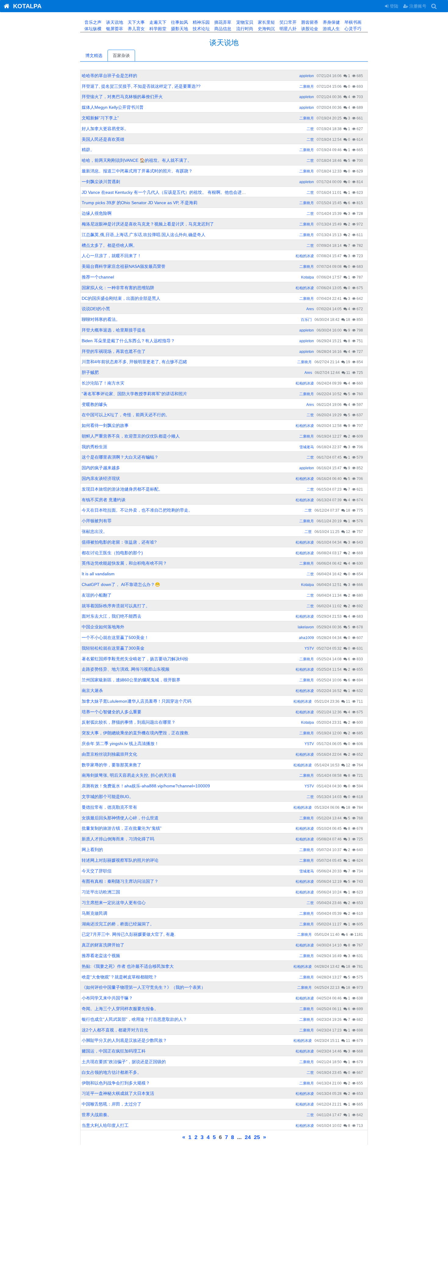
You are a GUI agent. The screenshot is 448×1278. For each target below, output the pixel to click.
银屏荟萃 (114, 28)
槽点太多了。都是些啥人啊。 (109, 245)
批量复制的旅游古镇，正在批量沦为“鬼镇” (122, 828)
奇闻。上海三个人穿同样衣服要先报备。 (120, 1008)
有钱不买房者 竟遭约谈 (104, 499)
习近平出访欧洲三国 (101, 891)
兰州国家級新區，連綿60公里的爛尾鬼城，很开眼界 (131, 679)
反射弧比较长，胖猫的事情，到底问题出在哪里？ (129, 722)
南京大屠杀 (92, 690)
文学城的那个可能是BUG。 (107, 796)
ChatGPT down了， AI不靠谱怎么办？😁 (121, 584)
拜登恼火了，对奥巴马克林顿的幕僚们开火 (122, 96)
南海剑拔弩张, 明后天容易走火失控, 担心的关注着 (129, 775)
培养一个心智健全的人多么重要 (111, 711)
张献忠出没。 (94, 531)
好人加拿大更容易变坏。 (105, 128)
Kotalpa (307, 277)
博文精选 (93, 55)
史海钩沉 (266, 28)
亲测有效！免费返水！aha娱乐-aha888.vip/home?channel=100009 (146, 785)
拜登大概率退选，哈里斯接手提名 (114, 330)
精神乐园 (200, 22)
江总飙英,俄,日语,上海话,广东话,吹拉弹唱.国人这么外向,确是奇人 (143, 234)
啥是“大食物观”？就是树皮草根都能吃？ (119, 976)
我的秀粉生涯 (94, 446)
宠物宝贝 (244, 22)
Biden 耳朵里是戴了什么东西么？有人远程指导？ (128, 340)
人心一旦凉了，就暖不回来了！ (111, 255)
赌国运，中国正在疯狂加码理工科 (114, 1051)
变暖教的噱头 (94, 404)
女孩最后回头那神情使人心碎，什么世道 (120, 817)
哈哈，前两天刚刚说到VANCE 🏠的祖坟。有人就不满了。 (137, 160)
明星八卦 (287, 28)
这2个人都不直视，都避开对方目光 (115, 1030)
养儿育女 (135, 28)
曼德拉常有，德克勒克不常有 (109, 807)
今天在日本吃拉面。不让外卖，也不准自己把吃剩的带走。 (137, 510)
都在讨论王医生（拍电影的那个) (112, 552)
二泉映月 (306, 86)
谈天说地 (114, 22)
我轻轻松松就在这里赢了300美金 (113, 648)
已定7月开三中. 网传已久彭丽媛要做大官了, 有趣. (129, 934)
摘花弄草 (222, 22)
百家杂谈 (121, 55)
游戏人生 (331, 28)
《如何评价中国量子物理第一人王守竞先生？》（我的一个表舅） (143, 987)
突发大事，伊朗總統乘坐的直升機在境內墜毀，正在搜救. (136, 732)
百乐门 (306, 320)
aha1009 (306, 638)
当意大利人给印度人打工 (105, 1125)
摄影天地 (179, 28)
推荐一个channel (98, 277)
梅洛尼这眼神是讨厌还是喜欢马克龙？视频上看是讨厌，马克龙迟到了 (148, 224)
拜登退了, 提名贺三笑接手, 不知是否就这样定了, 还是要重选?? (141, 86)
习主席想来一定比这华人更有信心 (114, 902)
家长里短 (266, 22)
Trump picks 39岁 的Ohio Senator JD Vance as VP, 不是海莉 (139, 202)
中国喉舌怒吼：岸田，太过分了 (111, 1104)
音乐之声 (92, 22)
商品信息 (222, 28)
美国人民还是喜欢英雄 (103, 139)
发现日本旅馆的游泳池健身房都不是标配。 (122, 489)
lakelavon (306, 627)
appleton (306, 76)
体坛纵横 (92, 28)
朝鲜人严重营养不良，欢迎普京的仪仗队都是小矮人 (131, 436)
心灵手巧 (352, 28)
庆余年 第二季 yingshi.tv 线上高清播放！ (120, 743)
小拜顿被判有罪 (97, 520)
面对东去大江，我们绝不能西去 (111, 616)
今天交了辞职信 (97, 870)
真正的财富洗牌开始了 (103, 945)
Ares (310, 309)
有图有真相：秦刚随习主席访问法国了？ (120, 881)
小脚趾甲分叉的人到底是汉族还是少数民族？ (124, 1040)
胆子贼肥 (90, 372)
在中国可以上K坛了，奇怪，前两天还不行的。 (126, 414)
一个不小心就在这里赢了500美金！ (115, 637)
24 (248, 1137)
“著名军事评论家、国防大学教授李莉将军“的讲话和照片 (134, 393)
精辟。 (88, 149)
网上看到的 (92, 849)
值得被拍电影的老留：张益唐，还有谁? (119, 542)
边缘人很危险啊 (97, 213)
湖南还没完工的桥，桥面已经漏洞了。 (118, 923)
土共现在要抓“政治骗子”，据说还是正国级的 (124, 1061)
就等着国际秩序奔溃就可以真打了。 (116, 605)
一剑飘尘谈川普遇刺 (101, 181)
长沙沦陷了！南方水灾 (103, 383)
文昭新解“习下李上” (100, 117)
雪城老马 (306, 447)
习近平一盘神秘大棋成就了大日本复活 (118, 1093)
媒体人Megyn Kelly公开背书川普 (113, 107)
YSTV (309, 648)
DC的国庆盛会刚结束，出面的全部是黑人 (121, 298)
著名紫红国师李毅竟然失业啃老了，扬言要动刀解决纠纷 (135, 658)
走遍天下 (157, 22)
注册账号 (417, 6)
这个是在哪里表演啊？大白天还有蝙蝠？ (120, 457)
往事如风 (179, 22)
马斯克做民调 (94, 913)
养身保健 (331, 22)
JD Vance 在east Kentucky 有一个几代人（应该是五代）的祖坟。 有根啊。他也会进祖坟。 (168, 192)
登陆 (393, 6)
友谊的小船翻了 (97, 595)
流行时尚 (244, 28)
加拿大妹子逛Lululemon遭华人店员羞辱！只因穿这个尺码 (136, 701)
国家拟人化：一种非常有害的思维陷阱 (118, 287)
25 (257, 1137)
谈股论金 (309, 28)
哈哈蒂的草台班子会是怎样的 (109, 75)
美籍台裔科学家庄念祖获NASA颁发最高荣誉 (123, 266)
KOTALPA (25, 6)
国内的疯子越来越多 (101, 467)
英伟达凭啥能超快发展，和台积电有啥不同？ (124, 563)
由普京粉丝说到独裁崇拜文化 (109, 754)
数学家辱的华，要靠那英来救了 (111, 764)
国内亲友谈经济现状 (101, 478)
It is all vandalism (98, 573)
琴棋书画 (352, 22)
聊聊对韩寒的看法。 (101, 319)
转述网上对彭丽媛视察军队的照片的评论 (120, 860)
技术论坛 (200, 28)
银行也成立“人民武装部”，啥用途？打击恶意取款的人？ (134, 1019)
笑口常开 (287, 22)
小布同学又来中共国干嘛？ (107, 998)
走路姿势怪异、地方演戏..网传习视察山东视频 (125, 669)
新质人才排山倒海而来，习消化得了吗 (118, 838)
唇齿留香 (309, 22)
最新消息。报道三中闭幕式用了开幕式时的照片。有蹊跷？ (137, 171)
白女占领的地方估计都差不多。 (111, 1072)
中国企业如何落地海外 (103, 626)
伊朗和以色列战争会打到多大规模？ (116, 1083)
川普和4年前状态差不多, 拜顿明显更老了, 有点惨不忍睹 (134, 361)
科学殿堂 (157, 28)
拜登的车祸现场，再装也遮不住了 (114, 351)
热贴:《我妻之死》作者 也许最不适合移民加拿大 (128, 966)
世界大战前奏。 (97, 1114)
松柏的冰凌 (305, 256)
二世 (310, 129)
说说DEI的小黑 (96, 308)
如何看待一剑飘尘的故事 (105, 425)
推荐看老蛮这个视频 (101, 955)
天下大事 (135, 22)
